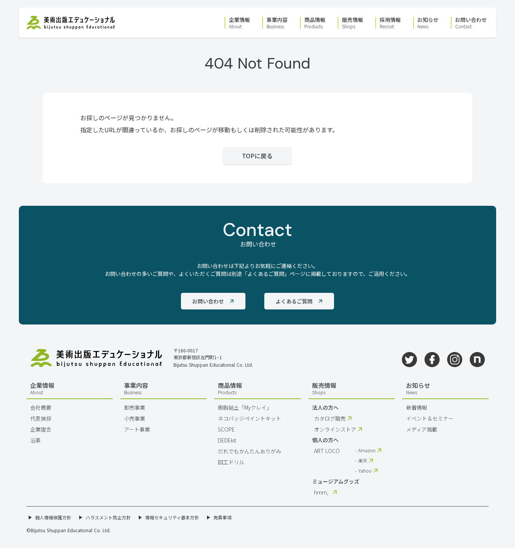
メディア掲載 (421, 429)
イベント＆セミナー (430, 418)
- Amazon (365, 450)
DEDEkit (227, 440)
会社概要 (40, 407)
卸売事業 (134, 407)
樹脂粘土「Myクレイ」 (245, 407)
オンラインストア (335, 429)
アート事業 (137, 429)
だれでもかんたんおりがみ (249, 451)
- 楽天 (361, 460)
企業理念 (40, 429)
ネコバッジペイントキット (249, 418)
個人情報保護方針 (53, 517)
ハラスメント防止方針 (108, 517)
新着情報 (416, 407)
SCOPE (226, 429)
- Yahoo (363, 470)
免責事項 (222, 517)
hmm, (321, 492)
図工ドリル (231, 462)
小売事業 (134, 418)
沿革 (35, 440)
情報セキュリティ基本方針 (172, 517)
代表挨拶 (40, 418)
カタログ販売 (330, 418)
